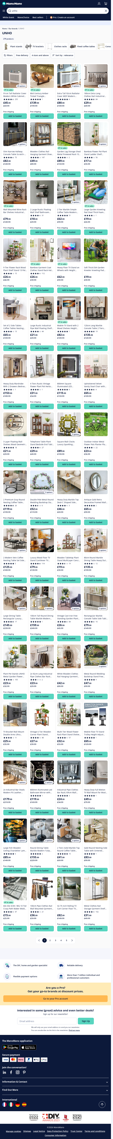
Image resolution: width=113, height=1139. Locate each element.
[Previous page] (39, 940)
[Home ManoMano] (48, 4)
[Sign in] (99, 4)
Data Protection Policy (57, 1131)
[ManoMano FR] (4, 1104)
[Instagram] (17, 1072)
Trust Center (76, 1131)
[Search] (10, 11)
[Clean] (106, 10)
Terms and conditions (95, 1131)
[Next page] (72, 940)
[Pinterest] (24, 1072)
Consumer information (55, 1135)
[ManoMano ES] (24, 1104)
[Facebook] (11, 1072)
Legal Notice (39, 1131)
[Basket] (106, 4)
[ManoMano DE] (17, 1104)
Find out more (74, 1030)
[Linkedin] (4, 1072)
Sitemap (27, 1131)
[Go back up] (102, 1104)
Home (4, 28)
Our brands (13, 28)
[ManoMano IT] (11, 1104)
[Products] (4, 11)
